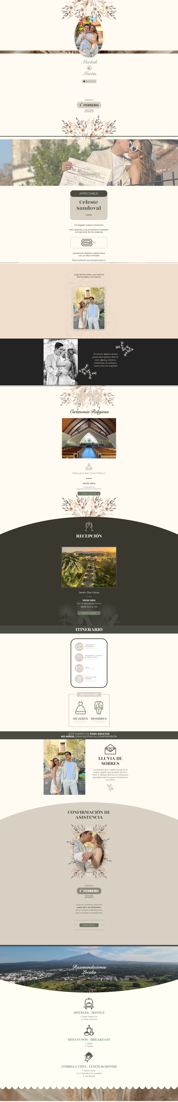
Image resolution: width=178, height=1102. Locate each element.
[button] (89, 308)
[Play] (84, 81)
